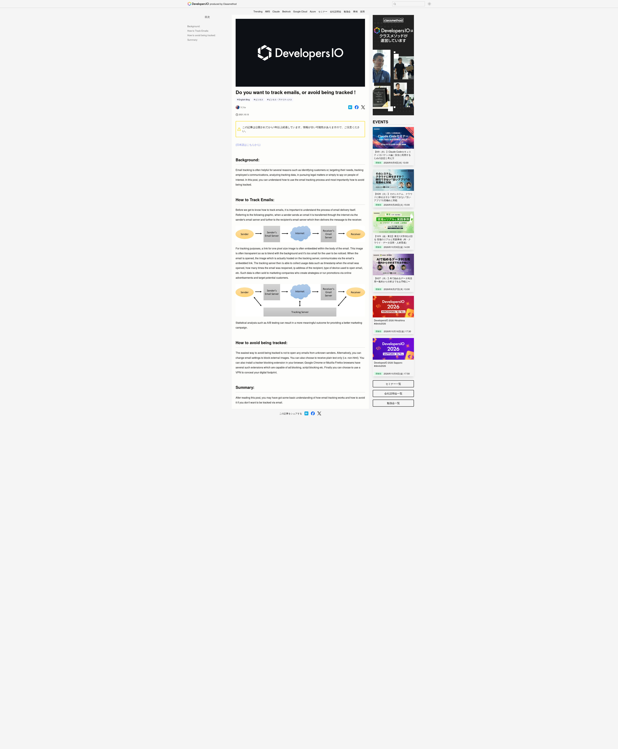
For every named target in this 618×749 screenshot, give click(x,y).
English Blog (244, 99)
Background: (193, 26)
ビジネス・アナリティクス (280, 99)
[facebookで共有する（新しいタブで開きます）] (357, 107)
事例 (355, 11)
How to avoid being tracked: (201, 35)
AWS (267, 11)
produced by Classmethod (223, 3)
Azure (313, 11)
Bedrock (286, 11)
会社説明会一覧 (393, 393)
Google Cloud (300, 11)
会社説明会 (335, 11)
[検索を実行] (394, 4)
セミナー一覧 (393, 384)
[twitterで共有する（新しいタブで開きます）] (363, 107)
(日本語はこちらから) (248, 144)
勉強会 (347, 11)
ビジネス (259, 99)
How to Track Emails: (198, 30)
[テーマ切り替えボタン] (429, 4)
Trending (257, 11)
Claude (276, 11)
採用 (362, 11)
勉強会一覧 (393, 403)
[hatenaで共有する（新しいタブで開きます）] (350, 107)
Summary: (192, 39)
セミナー (322, 11)
